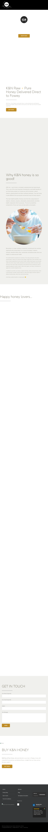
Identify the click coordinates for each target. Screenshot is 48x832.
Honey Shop (5, 792)
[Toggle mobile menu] (45, 3)
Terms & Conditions (7, 798)
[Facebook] (18, 804)
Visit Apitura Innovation (23, 795)
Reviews (20, 789)
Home (4, 789)
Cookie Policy (26, 827)
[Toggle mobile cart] (43, 3)
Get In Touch (5, 795)
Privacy (21, 827)
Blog (19, 792)
